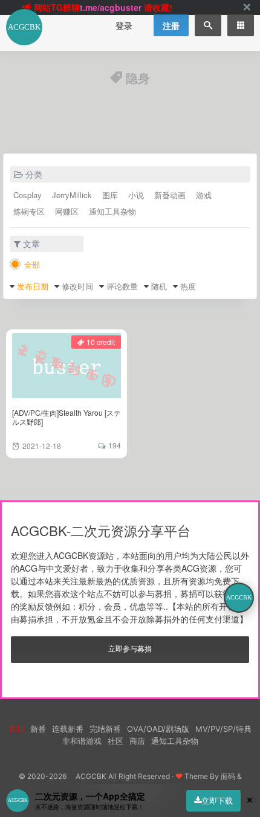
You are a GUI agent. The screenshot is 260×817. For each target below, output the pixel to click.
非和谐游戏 (82, 741)
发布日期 (32, 286)
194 (114, 445)
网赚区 (67, 211)
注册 (171, 25)
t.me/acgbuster (110, 7)
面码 (228, 776)
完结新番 (105, 729)
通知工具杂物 (112, 211)
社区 (115, 741)
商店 (137, 741)
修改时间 (77, 286)
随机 (159, 286)
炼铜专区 (29, 211)
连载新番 (67, 729)
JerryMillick (72, 195)
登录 (123, 25)
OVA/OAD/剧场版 (158, 729)
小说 (136, 195)
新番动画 (170, 195)
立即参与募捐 (130, 648)
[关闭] (246, 7)
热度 (188, 286)
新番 (38, 729)
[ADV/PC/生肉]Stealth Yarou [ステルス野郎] (66, 417)
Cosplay (27, 195)
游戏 (204, 195)
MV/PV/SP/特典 (223, 729)
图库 (110, 195)
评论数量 (122, 286)
